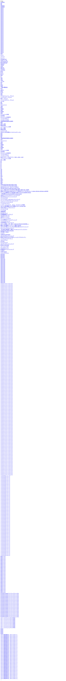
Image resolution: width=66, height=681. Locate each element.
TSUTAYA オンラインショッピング (9, 196)
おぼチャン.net (4, 60)
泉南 (2, 113)
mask (2, 86)
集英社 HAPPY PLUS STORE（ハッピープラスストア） (13, 237)
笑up (2, 88)
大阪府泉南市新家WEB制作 (7, 121)
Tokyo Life (3, 259)
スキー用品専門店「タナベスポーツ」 (9, 634)
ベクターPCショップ (5, 221)
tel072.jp (2, 67)
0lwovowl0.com (4, 62)
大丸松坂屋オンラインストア (7, 222)
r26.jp (2, 66)
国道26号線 (3, 125)
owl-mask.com (4, 59)
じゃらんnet (3, 210)
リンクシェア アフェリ (6, 97)
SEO (2, 103)
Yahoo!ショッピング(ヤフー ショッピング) (10, 195)
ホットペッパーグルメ (6, 218)
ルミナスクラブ (4, 242)
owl (1, 83)
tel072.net (3, 68)
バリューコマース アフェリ (7, 100)
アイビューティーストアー (7, 283)
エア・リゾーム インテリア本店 (8, 617)
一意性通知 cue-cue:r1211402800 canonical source (11, 193)
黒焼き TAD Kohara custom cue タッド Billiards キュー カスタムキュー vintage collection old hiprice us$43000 (24, 191)
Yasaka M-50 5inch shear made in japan (9, 184)
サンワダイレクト (5, 247)
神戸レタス (3, 556)
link (1, 3)
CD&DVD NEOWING (5, 234)
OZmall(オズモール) (5, 215)
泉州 (2, 107)
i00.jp (2, 91)
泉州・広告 (3, 124)
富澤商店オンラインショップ (7, 249)
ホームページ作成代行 (6, 117)
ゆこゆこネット (4, 213)
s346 (1, 77)
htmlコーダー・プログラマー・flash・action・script (12, 157)
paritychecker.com (4, 61)
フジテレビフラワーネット (7, 238)
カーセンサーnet (4, 208)
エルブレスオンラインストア (7, 243)
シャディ (3, 233)
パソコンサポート (5, 118)
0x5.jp (2, 92)
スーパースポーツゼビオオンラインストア (10, 199)
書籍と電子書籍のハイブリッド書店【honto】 (11, 225)
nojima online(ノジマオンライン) (8, 207)
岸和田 (2, 108)
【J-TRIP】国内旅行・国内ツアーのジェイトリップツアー (14, 229)
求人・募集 (3, 128)
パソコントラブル (5, 119)
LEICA (2, 8)
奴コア (2, 74)
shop (1, 93)
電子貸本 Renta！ (5, 232)
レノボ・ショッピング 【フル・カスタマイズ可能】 (13, 204)
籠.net (2, 71)
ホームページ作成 (5, 114)
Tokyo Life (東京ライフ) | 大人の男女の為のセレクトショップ (14, 226)
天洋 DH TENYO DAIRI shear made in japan (10, 188)
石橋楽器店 (3, 211)
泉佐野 (2, 111)
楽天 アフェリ (4, 98)
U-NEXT (2, 250)
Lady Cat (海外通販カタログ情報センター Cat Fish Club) (13, 206)
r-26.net (2, 65)
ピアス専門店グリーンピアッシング (9, 219)
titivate (2, 628)
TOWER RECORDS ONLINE (7, 230)
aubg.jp (2, 90)
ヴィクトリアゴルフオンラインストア (9, 200)
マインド (3, 56)
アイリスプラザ (4, 198)
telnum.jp (2, 64)
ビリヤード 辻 (4, 130)
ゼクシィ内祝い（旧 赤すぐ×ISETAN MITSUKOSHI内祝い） (15, 224)
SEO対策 (3, 115)
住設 (2, 53)
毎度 (2, 122)
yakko (2, 80)
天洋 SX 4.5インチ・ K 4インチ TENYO (10, 187)
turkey (2, 84)
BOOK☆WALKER (5, 245)
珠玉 (2, 75)
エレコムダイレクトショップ (7, 235)
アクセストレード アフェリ (7, 95)
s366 (1, 79)
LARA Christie (4, 251)
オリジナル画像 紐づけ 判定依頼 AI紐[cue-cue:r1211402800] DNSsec (16, 192)
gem (1, 82)
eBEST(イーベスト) (5, 217)
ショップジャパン (5, 253)
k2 (1, 76)
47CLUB (2, 241)
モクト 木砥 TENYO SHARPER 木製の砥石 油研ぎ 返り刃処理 (15, 189)
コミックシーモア (5, 246)
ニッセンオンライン (5, 203)
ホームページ (4, 104)
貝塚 (2, 110)
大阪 (2, 106)
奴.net (2, 72)
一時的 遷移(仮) (4, 87)
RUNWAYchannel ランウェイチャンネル (10, 593)
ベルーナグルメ (4, 239)
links (1, 133)
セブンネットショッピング (7, 202)
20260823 (3, 2)
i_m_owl (2, 81)
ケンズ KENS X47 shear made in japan (9, 185)
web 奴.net (3, 70)
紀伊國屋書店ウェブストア (7, 214)
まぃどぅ (3, 57)
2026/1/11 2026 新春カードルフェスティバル (11, 132)
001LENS (3, 254)
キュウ (2, 55)
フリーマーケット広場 (6, 126)
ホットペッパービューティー (7, 228)
